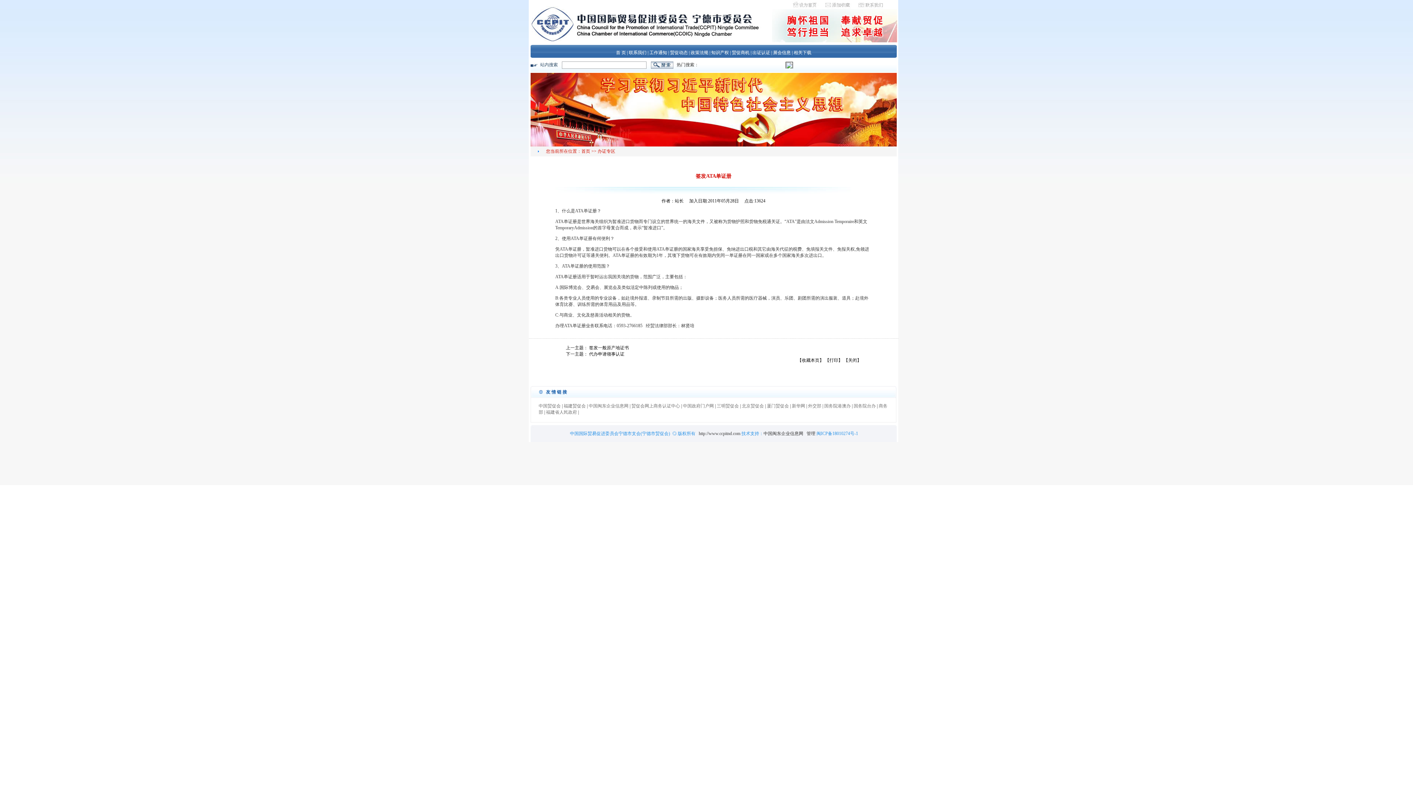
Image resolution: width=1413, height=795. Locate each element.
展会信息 (782, 52)
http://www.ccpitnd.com (719, 433)
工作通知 (658, 52)
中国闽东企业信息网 (783, 433)
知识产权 (720, 52)
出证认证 (761, 52)
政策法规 (699, 52)
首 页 (621, 52)
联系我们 (638, 52)
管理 (812, 433)
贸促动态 (679, 52)
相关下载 (802, 52)
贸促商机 (741, 52)
